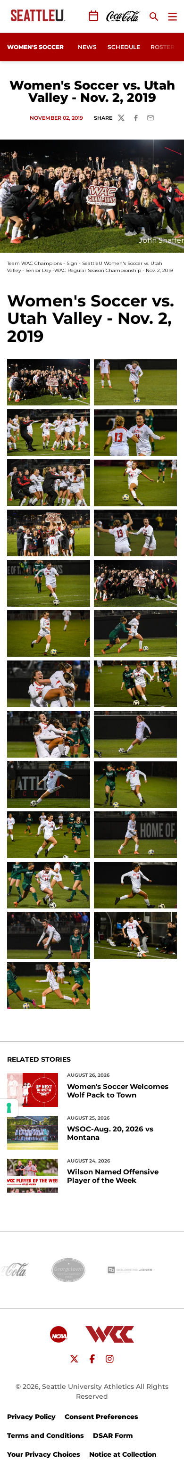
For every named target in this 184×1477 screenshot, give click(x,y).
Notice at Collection (123, 1454)
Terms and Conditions (45, 1435)
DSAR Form (113, 1435)
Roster (163, 46)
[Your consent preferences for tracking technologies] (9, 1108)
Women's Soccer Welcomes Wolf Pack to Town (117, 1090)
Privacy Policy (31, 1416)
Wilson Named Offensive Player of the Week (113, 1176)
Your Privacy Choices (43, 1454)
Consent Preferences (101, 1416)
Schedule (124, 46)
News (87, 46)
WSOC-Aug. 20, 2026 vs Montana (110, 1133)
